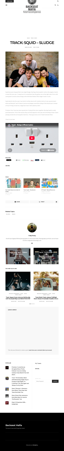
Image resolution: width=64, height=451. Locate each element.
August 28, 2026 (21, 301)
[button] (58, 5)
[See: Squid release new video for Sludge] (13, 183)
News (25, 293)
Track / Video (34, 38)
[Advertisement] (32, 23)
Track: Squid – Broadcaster (29, 190)
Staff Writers (22, 256)
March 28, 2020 (28, 47)
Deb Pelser (13, 301)
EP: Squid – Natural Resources (48, 190)
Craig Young (36, 47)
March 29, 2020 (42, 256)
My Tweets (38, 363)
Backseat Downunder (14, 293)
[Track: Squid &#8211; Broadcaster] (31, 183)
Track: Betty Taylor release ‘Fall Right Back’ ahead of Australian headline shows (46, 298)
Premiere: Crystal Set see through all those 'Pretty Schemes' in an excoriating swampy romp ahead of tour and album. (20, 370)
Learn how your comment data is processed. (40, 350)
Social (37, 368)
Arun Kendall (50, 256)
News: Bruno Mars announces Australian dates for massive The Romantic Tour (20, 397)
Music (28, 38)
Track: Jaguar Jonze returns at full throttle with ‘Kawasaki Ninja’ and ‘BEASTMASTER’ (18, 298)
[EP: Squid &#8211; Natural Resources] (50, 183)
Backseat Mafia (13, 425)
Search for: (38, 378)
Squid (14, 214)
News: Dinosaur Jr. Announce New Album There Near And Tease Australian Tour (19, 390)
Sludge (8, 214)
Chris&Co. (35, 445)
